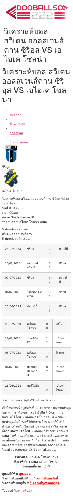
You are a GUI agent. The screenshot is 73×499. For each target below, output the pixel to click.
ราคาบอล (16, 133)
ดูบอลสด (15, 114)
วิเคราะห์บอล (19, 142)
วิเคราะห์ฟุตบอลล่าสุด (45, 483)
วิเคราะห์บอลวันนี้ (46, 478)
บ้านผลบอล (17, 124)
